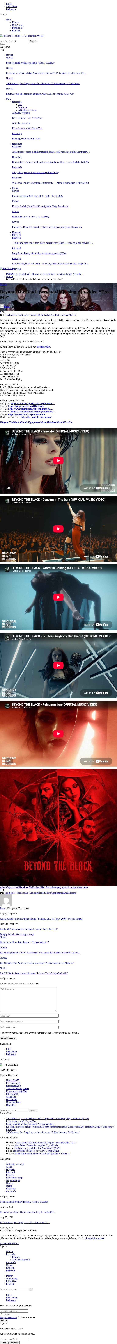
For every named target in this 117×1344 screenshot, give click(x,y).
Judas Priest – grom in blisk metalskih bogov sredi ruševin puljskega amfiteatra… (51, 151)
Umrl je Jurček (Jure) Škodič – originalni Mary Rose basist (40, 206)
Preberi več (99, 1238)
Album (3, 887)
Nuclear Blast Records (43, 887)
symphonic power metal (70, 887)
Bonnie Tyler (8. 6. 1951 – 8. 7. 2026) (30, 216)
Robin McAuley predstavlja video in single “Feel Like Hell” (29, 929)
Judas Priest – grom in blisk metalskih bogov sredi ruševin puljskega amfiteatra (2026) (47, 1118)
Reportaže (17, 144)
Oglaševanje (18, 25)
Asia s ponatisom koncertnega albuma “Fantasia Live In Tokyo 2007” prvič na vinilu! (41, 918)
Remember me (28, 1317)
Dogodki (11, 1105)
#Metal (23, 422)
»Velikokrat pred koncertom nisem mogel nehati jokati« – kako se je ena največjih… (52, 243)
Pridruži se (17, 28)
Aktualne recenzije (27, 110)
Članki (15, 188)
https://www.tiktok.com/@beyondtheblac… (30, 409)
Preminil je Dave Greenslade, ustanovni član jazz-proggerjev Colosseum (47, 227)
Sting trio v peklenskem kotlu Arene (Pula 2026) (35, 172)
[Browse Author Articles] (6, 905)
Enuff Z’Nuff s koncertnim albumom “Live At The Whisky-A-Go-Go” (40, 94)
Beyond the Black (15, 887)
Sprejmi (89, 1238)
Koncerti (16, 232)
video (85, 887)
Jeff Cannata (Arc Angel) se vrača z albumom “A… (25, 1222)
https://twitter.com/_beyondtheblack (26, 414)
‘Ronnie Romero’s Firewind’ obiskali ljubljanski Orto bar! (42, 1153)
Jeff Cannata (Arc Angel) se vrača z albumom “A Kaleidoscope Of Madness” (43, 83)
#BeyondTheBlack (9, 422)
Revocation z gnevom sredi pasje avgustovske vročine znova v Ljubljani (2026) (50, 162)
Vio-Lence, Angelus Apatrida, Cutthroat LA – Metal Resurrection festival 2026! (50, 183)
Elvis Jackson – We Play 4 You (27, 118)
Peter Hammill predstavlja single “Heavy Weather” (30, 62)
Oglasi (9, 1186)
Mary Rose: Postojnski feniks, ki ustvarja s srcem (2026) (39, 253)
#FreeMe (67, 422)
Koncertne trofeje (16, 1091)
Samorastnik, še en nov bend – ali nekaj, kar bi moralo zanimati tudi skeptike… (50, 263)
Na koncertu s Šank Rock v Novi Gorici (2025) (37, 1148)
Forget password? (8, 1317)
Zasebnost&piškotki (9, 1243)
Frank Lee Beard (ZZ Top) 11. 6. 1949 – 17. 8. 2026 (37, 196)
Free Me (28, 887)
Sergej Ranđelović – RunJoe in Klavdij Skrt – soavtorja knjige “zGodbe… (48, 274)
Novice (9, 54)
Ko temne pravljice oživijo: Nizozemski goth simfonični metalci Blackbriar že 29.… (46, 73)
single (56, 887)
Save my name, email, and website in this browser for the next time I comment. (41, 1033)
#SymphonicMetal (37, 422)
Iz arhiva (22, 107)
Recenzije (17, 101)
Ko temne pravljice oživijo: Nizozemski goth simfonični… (28, 1212)
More (8, 19)
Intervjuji (16, 235)
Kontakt (16, 30)
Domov (16, 22)
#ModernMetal (54, 422)
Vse (20, 104)
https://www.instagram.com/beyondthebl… (33, 403)
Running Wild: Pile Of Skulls (26, 138)
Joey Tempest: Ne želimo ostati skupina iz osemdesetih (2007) (46, 1142)
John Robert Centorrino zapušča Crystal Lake (36, 1145)
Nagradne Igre (13, 1102)
